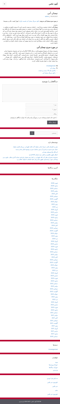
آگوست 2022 (54, 291)
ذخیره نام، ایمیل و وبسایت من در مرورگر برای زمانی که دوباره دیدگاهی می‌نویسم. (33, 117)
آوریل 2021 (54, 328)
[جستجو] (32, 133)
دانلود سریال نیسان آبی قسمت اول (30, 21)
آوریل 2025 (54, 209)
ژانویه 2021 (54, 334)
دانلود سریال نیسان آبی (49, 73)
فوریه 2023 (54, 278)
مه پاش (55, 378)
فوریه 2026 (54, 183)
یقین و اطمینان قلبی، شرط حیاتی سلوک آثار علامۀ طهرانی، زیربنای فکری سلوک (35, 147)
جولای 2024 (54, 233)
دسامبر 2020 (54, 336)
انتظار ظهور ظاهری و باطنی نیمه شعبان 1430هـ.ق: (43, 155)
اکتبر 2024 (54, 225)
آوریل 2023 (54, 273)
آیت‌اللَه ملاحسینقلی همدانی (50, 152)
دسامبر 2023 (54, 252)
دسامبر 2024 (54, 220)
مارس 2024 (54, 244)
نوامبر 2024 (54, 223)
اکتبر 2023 (54, 257)
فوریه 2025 (54, 215)
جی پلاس (55, 386)
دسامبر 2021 (54, 312)
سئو (56, 390)
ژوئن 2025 (54, 204)
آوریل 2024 (54, 241)
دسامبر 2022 (54, 283)
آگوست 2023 (54, 262)
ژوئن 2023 (54, 267)
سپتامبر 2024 (54, 228)
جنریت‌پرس (22, 401)
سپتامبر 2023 (54, 260)
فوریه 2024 (54, 246)
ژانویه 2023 (54, 281)
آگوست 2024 (54, 230)
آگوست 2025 (54, 199)
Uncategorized (51, 66)
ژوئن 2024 (54, 236)
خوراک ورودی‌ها (53, 365)
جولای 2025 (54, 201)
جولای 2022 (54, 294)
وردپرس (55, 370)
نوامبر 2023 (54, 254)
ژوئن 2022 (54, 297)
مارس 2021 (54, 331)
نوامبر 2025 (54, 191)
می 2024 (55, 238)
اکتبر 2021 (55, 318)
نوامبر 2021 (54, 315)
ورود (56, 362)
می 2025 (55, 207)
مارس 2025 (54, 212)
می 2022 (55, 299)
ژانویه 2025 (54, 217)
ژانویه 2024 (54, 249)
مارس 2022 (54, 304)
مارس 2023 (54, 275)
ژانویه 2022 (54, 310)
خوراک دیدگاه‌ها (53, 367)
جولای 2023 (54, 265)
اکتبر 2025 (55, 193)
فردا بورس (50, 378)
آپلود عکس (53, 4)
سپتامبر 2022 (54, 289)
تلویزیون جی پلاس (52, 382)
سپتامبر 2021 (54, 320)
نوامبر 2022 (54, 286)
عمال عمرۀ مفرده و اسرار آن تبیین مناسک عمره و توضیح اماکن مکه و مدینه (37, 149)
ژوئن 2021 (55, 326)
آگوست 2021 (54, 323)
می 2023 (55, 270)
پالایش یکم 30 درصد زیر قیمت (47, 70)
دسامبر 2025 (54, 188)
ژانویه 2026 (54, 186)
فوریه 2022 (54, 307)
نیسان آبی (53, 68)
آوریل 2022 (54, 302)
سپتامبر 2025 (54, 196)
